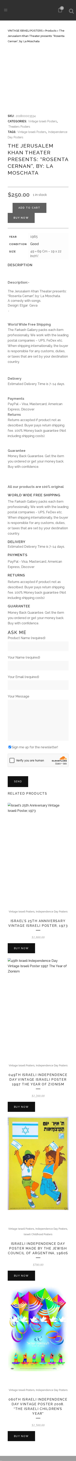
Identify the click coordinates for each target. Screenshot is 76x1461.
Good (34, 244)
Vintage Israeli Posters (42, 121)
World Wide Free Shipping (29, 324)
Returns (14, 415)
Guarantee (17, 451)
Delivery (14, 379)
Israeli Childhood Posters (38, 1234)
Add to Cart (29, 207)
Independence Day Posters (51, 911)
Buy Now (21, 217)
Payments (16, 399)
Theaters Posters (19, 126)
